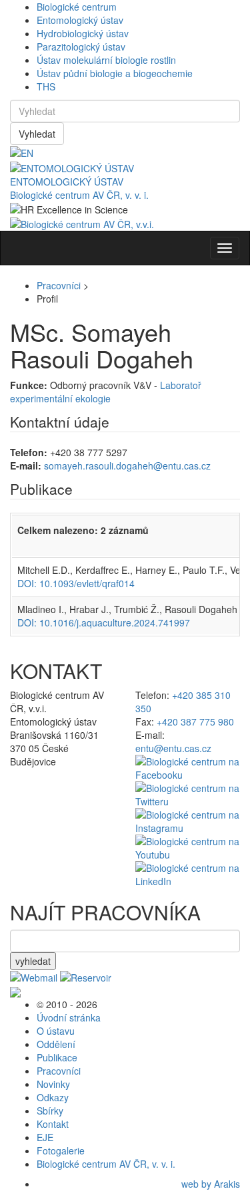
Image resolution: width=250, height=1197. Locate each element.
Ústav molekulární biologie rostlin (106, 59)
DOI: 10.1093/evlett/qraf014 (76, 583)
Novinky (53, 1084)
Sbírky (50, 1110)
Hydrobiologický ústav (83, 33)
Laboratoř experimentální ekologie (105, 391)
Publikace (57, 1057)
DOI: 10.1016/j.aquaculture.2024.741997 (103, 622)
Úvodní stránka (69, 1017)
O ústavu (56, 1030)
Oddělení (56, 1044)
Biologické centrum (77, 6)
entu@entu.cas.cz (173, 748)
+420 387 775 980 (195, 721)
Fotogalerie (61, 1150)
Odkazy (53, 1097)
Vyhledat (37, 133)
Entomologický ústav (80, 20)
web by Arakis (210, 1183)
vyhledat (33, 961)
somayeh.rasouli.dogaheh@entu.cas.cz (127, 465)
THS (46, 86)
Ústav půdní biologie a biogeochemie (115, 73)
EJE (45, 1137)
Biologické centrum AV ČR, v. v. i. (79, 194)
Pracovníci (59, 285)
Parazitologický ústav (81, 46)
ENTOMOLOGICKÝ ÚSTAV (66, 181)
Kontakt (53, 1123)
